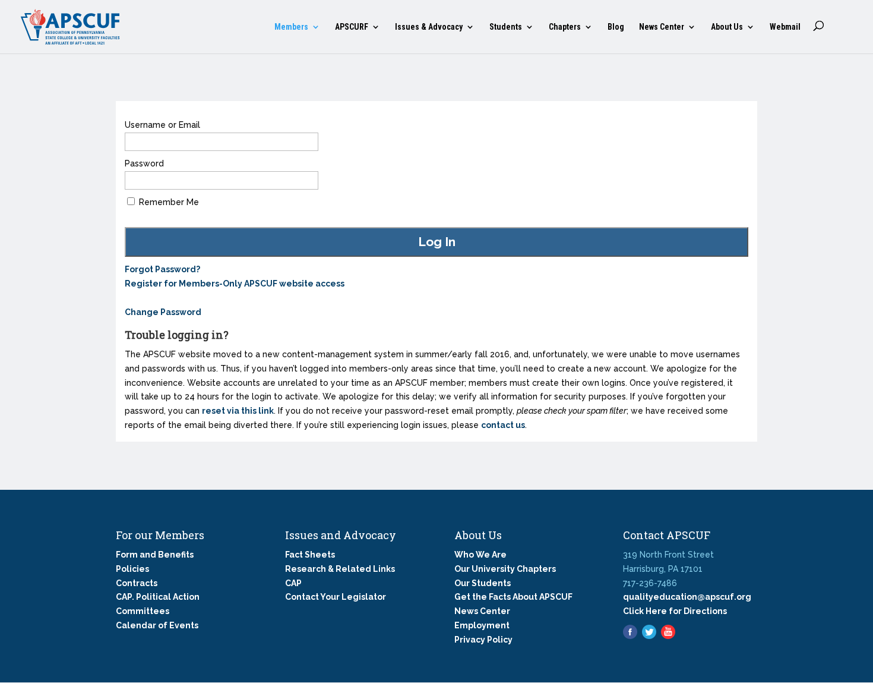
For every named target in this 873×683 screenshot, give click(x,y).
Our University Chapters (505, 569)
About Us (727, 27)
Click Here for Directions (675, 611)
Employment (482, 625)
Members (291, 27)
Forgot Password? (162, 269)
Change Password (163, 312)
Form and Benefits (155, 554)
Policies (132, 569)
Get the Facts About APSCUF (513, 597)
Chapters (565, 27)
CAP (293, 583)
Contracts (136, 583)
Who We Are (480, 554)
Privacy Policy (483, 639)
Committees (142, 611)
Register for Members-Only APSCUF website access (234, 283)
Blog (616, 27)
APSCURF (351, 27)
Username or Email (162, 125)
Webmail (785, 27)
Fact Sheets (310, 554)
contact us (503, 425)
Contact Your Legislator (335, 597)
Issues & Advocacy (429, 27)
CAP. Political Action (158, 597)
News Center (661, 27)
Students (505, 27)
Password (144, 163)
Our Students (482, 583)
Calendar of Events (157, 625)
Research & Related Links (340, 569)
